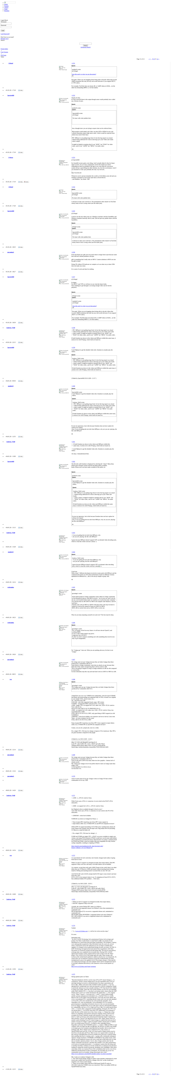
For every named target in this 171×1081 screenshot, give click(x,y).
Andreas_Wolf (10, 327)
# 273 (73, 899)
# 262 (73, 461)
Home (6, 4)
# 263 (73, 532)
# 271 (73, 795)
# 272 (73, 855)
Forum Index (4, 49)
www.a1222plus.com (82, 931)
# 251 (73, 63)
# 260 (73, 386)
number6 (10, 386)
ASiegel (10, 63)
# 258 (73, 327)
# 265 (73, 587)
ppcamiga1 (10, 252)
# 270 (73, 776)
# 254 (73, 187)
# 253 (73, 157)
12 (157, 59)
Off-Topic (3, 55)
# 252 (73, 95)
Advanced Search (85, 47)
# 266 (73, 622)
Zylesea (10, 157)
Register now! (5, 38)
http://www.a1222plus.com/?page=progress (83, 966)
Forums (6, 6)
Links (5, 9)
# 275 (73, 974)
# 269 (73, 755)
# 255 (73, 211)
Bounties (6, 11)
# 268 (73, 679)
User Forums (4, 52)
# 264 (73, 552)
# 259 (73, 347)
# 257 (73, 277)
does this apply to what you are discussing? (84, 74)
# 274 (73, 925)
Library (6, 7)
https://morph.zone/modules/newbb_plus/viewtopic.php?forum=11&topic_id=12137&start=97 (87, 846)
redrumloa (10, 587)
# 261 (73, 441)
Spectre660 (10, 95)
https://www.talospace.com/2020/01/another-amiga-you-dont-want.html (91, 1054)
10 (154, 59)
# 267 (73, 659)
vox (11, 679)
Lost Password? (5, 34)
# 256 (73, 252)
